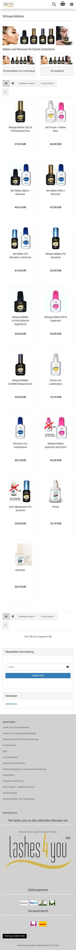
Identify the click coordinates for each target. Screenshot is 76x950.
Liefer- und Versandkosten (16, 727)
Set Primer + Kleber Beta (55, 129)
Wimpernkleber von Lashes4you (19, 799)
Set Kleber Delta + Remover (55, 192)
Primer (55, 506)
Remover (20, 570)
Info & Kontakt (10, 793)
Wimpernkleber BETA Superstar (55, 319)
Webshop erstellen (26, 945)
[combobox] (27, 83)
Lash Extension (10, 757)
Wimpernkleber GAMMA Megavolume (20, 382)
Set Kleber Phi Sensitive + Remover (20, 255)
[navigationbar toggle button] (71, 4)
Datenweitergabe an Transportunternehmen (24, 769)
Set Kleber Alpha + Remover (20, 192)
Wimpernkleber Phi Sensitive (55, 255)
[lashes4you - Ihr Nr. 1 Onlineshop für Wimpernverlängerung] (7, 4)
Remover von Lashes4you (20, 445)
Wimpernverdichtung (13, 781)
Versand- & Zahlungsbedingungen (19, 733)
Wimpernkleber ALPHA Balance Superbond (20, 321)
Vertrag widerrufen (14, 936)
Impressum (8, 775)
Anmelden (38, 675)
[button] (6, 83)
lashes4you (11, 703)
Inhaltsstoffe (9, 745)
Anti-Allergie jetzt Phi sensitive (20, 508)
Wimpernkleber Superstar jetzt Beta (55, 445)
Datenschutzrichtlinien (14, 763)
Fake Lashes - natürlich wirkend (18, 787)
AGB (5, 751)
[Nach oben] (66, 945)
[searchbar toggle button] (53, 4)
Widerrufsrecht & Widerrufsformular (21, 739)
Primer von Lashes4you (55, 382)
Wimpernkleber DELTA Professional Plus (20, 129)
